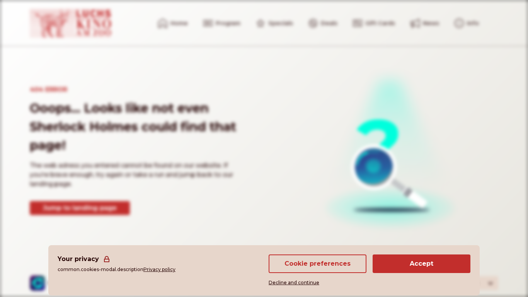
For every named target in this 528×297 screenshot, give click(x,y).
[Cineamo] (37, 283)
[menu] (467, 23)
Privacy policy (159, 269)
